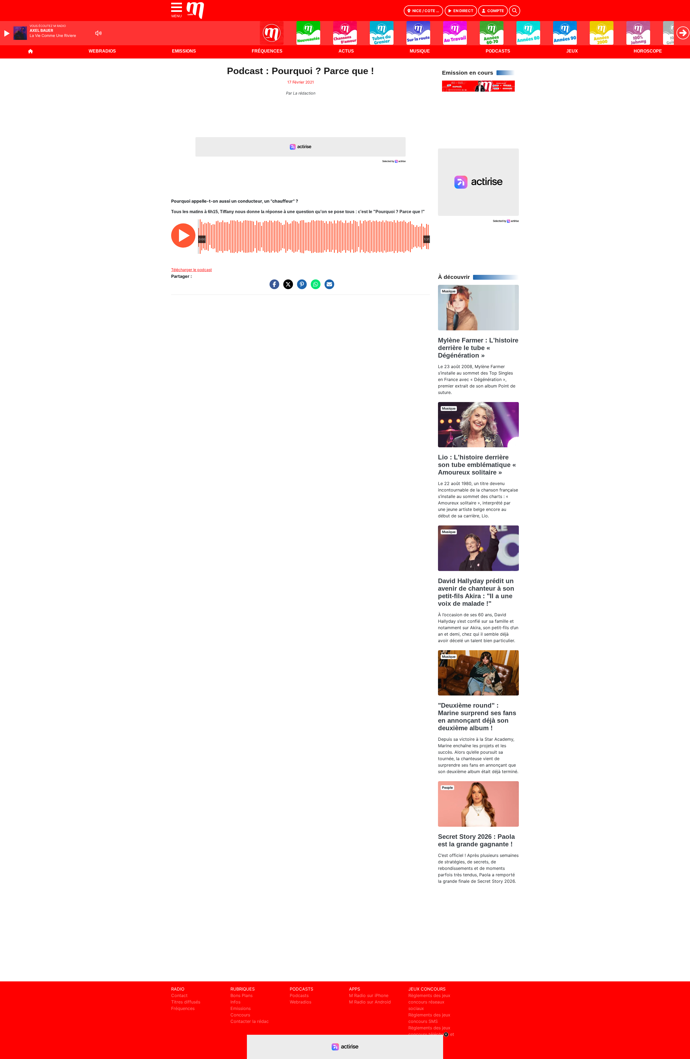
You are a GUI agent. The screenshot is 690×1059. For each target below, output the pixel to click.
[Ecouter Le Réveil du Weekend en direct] (478, 85)
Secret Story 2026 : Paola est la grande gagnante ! (476, 840)
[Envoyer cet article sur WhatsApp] (314, 287)
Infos (235, 1002)
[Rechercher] (514, 10)
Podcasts (498, 51)
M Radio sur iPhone (368, 995)
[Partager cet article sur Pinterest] (300, 287)
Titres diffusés (185, 1002)
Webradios (102, 51)
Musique (420, 51)
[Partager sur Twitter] (287, 287)
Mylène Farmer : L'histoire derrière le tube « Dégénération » (478, 348)
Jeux (572, 51)
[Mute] (98, 33)
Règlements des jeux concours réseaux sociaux (429, 1002)
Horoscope (648, 51)
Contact (179, 995)
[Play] (7, 33)
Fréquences (267, 51)
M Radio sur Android (370, 1002)
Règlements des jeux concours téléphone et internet (431, 1034)
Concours (240, 1015)
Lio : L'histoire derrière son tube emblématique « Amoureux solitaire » (477, 465)
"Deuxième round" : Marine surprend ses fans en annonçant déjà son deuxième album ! (477, 717)
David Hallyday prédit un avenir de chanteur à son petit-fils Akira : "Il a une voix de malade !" (476, 592)
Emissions (184, 51)
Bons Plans (241, 995)
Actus (346, 51)
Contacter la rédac (249, 1021)
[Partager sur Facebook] (273, 287)
